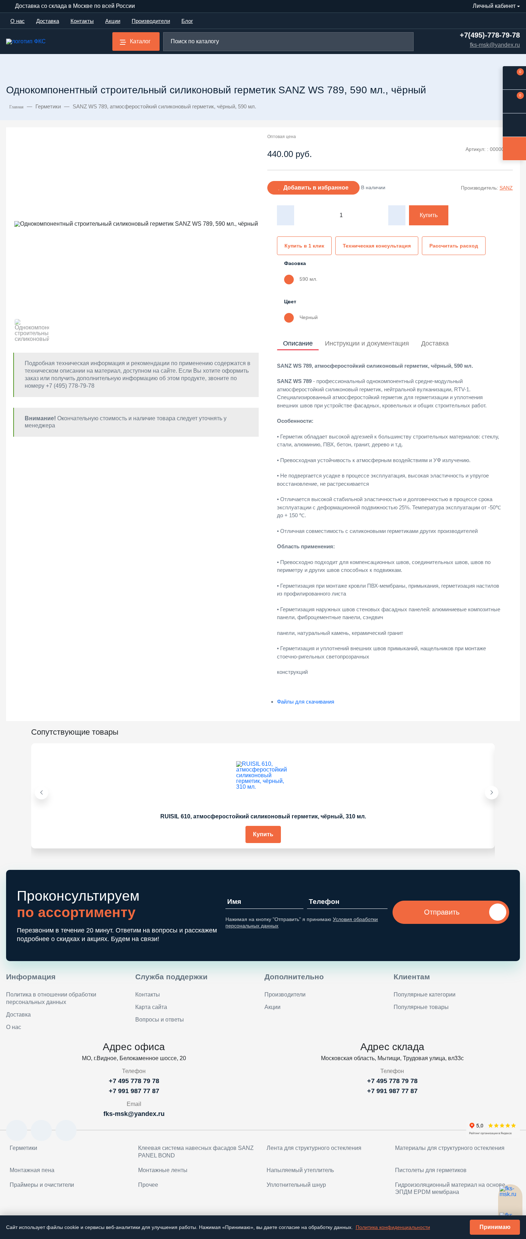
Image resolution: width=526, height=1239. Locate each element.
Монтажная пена (32, 1170)
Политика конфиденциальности (393, 1227)
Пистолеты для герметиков (431, 1170)
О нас (17, 21)
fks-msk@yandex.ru (495, 45)
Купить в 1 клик (304, 246)
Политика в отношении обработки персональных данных (51, 998)
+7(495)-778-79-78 (490, 35)
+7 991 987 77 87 (134, 1091)
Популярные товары (421, 1007)
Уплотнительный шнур (296, 1185)
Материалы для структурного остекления (450, 1148)
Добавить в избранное (316, 188)
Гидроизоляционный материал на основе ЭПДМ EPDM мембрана (450, 1188)
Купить (429, 215)
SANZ (506, 188)
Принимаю (495, 1227)
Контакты (82, 21)
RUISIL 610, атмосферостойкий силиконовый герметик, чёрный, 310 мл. (263, 816)
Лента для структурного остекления (314, 1148)
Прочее (148, 1185)
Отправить (441, 912)
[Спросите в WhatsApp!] (510, 1196)
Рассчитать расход (453, 246)
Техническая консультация (377, 246)
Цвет (290, 301)
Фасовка (295, 263)
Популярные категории (425, 994)
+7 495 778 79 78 (134, 1081)
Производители (151, 21)
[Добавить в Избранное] (482, 754)
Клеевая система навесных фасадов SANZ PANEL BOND (196, 1152)
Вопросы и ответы (159, 1020)
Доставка (47, 21)
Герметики (23, 1148)
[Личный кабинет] (514, 125)
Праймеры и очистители (42, 1185)
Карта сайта (151, 1007)
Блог (187, 21)
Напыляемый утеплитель (300, 1170)
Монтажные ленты (162, 1170)
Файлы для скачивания (305, 702)
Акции (112, 21)
